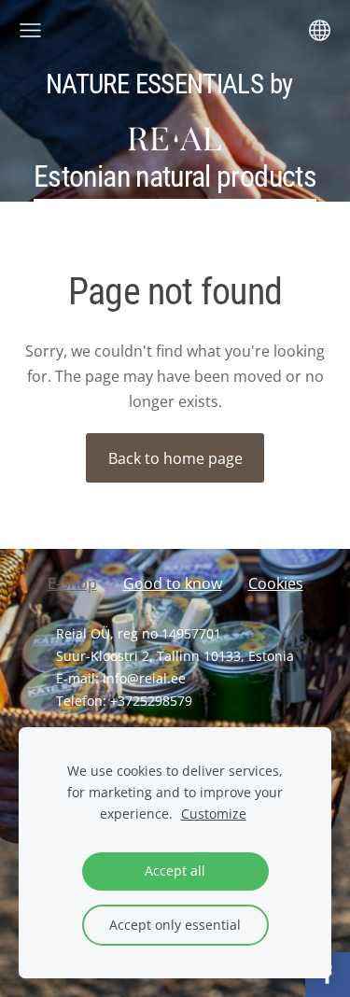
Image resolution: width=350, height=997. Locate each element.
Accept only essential (175, 925)
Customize (213, 813)
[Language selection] (319, 30)
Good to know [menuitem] (172, 583)
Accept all (175, 870)
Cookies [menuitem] (275, 583)
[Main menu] (30, 30)
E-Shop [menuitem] (72, 583)
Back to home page (175, 458)
